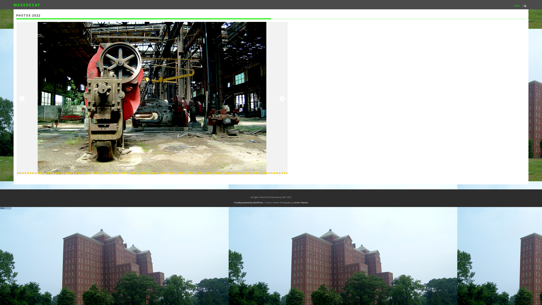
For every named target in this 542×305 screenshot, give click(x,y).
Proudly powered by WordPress (248, 202)
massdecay (27, 5)
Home (517, 5)
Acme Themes (301, 202)
